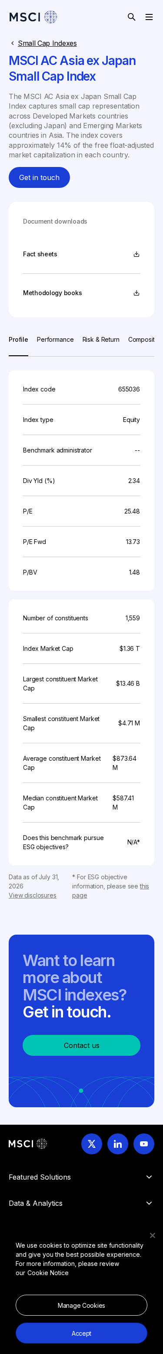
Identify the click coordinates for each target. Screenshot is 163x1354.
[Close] (152, 1235)
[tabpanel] (81, 628)
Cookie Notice (48, 1272)
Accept (81, 1333)
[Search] (131, 17)
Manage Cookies (81, 1305)
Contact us (82, 1045)
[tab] (18, 345)
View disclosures (33, 895)
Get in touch (39, 177)
